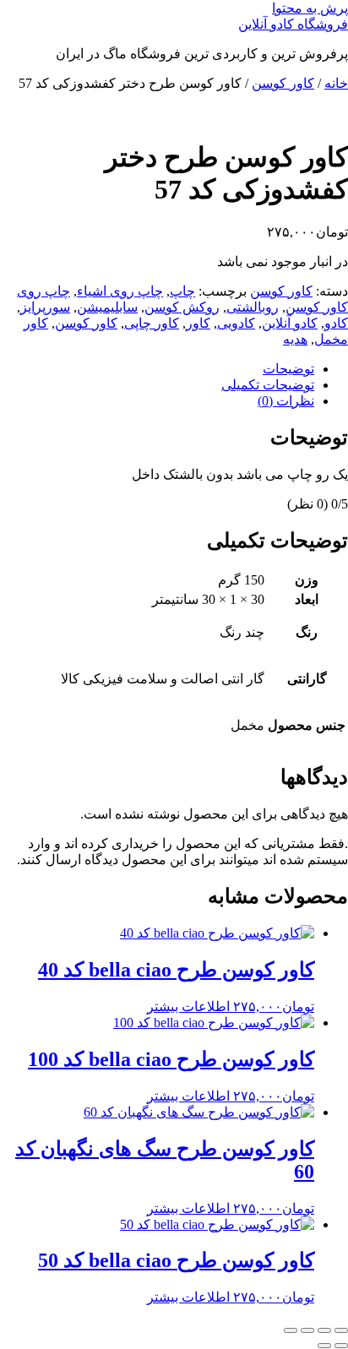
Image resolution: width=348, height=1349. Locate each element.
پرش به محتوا (310, 8)
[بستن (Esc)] (290, 1330)
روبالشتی (252, 307)
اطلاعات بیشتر (188, 1006)
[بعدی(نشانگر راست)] (324, 1345)
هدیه (295, 339)
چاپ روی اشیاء (120, 291)
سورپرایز (45, 307)
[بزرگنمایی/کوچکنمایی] (341, 1330)
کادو (336, 323)
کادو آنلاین (290, 323)
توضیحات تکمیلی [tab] (267, 385)
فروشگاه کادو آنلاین (293, 24)
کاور (198, 323)
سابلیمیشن (107, 307)
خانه (336, 83)
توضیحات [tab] (288, 369)
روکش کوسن (182, 307)
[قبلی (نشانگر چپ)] (341, 1345)
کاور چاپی (151, 323)
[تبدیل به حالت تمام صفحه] (324, 1330)
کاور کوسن (283, 83)
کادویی (236, 323)
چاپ (182, 291)
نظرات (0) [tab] (286, 401)
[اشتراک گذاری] (307, 1330)
